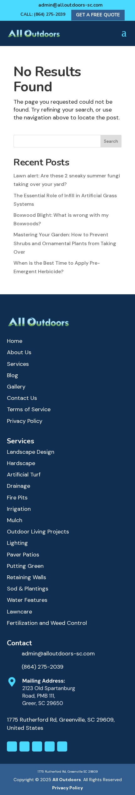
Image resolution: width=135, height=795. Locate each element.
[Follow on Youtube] (50, 746)
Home (14, 341)
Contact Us (22, 398)
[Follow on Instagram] (12, 746)
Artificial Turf (23, 474)
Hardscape (21, 463)
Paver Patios (23, 554)
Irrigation (19, 509)
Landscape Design (30, 452)
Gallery (16, 386)
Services (18, 364)
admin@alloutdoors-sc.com (70, 5)
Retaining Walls (26, 577)
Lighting (17, 543)
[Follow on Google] (62, 746)
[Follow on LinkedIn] (37, 746)
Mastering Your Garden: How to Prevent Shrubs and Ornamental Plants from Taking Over (65, 243)
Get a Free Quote (98, 15)
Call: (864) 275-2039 (42, 14)
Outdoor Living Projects (38, 531)
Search (111, 141)
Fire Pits (17, 497)
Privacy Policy (24, 421)
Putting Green (25, 566)
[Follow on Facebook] (24, 746)
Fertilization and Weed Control (47, 623)
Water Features (27, 600)
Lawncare (19, 611)
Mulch (14, 520)
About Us (19, 352)
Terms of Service (29, 409)
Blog (12, 375)
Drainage (18, 486)
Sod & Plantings (27, 588)
